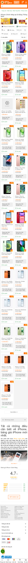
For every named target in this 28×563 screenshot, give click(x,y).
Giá (25, 30)
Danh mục (19, 30)
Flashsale (5, 33)
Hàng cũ (24, 33)
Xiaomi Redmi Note (19, 518)
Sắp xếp (23, 37)
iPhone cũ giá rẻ (4, 507)
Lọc (4, 30)
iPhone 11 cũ (3, 509)
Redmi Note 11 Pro (5, 513)
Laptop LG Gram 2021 (19, 506)
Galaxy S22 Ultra (4, 516)
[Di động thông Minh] (6, 2)
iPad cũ (16, 512)
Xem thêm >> (14, 412)
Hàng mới (15, 33)
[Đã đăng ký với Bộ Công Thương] (6, 557)
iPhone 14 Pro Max (19, 517)
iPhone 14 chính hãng (5, 514)
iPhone (16, 516)
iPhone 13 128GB (18, 507)
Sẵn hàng (11, 30)
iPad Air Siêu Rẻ (4, 517)
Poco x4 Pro (3, 506)
